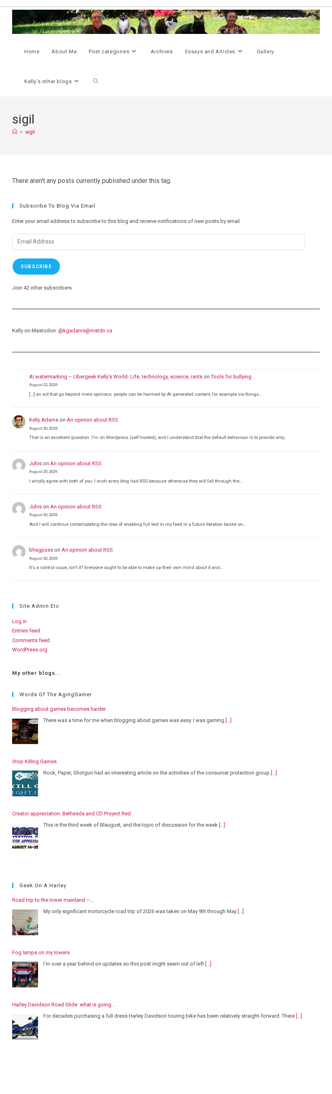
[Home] (14, 132)
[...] (229, 720)
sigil (30, 132)
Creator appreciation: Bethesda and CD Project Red (71, 814)
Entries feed (26, 631)
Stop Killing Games (34, 761)
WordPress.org (29, 650)
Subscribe (36, 266)
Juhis (35, 463)
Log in (19, 621)
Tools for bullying (231, 377)
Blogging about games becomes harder (59, 709)
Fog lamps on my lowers (41, 952)
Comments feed (31, 640)
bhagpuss (41, 550)
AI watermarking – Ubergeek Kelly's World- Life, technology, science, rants (115, 377)
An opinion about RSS (92, 420)
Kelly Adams (43, 420)
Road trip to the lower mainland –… (53, 900)
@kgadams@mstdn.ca (85, 331)
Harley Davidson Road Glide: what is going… (63, 1005)
